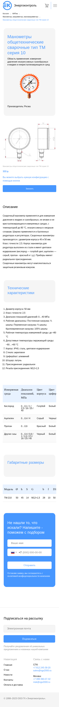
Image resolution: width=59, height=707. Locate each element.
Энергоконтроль (25, 5)
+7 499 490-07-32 (41, 679)
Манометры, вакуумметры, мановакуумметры (20, 17)
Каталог (6, 14)
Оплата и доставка (13, 685)
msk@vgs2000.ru (41, 682)
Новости (8, 674)
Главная (8, 665)
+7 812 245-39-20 (41, 667)
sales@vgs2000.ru (42, 670)
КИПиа (15, 14)
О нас (6, 670)
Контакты (8, 680)
